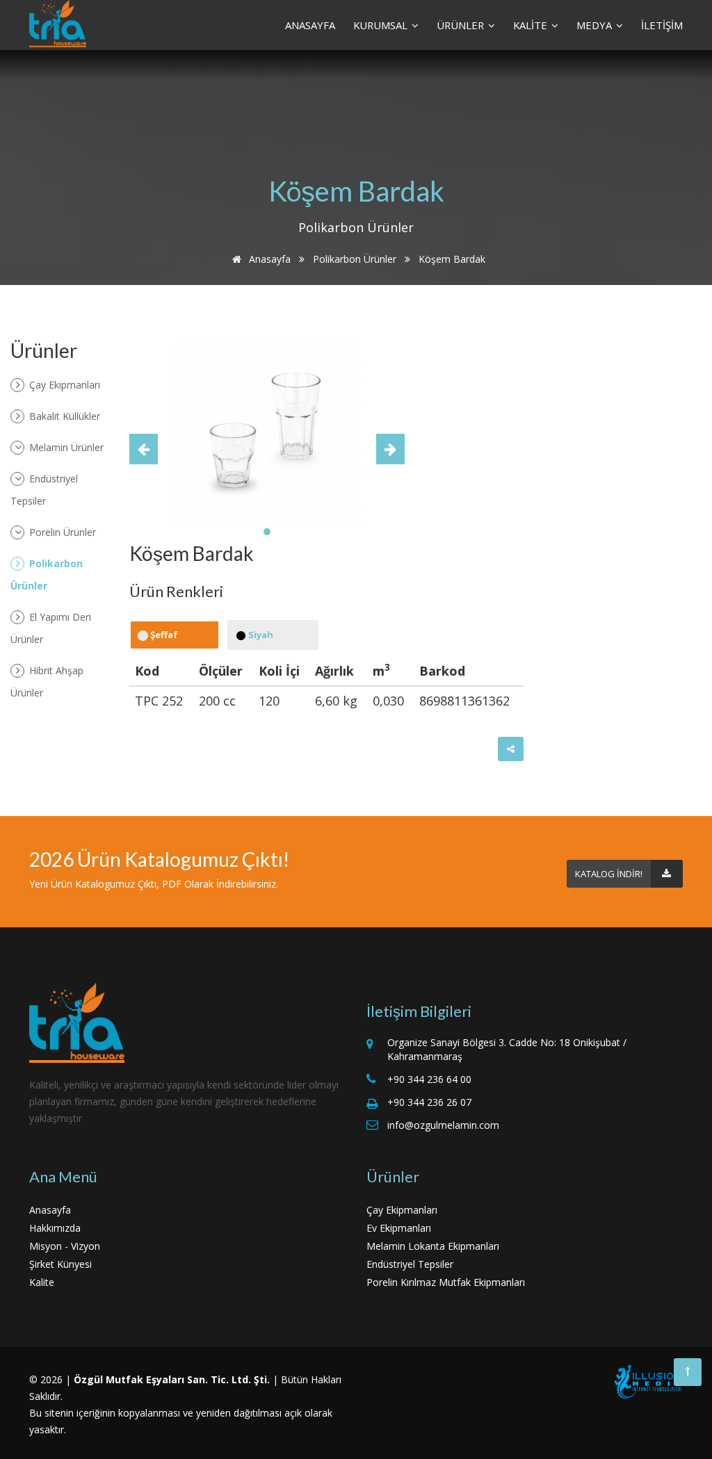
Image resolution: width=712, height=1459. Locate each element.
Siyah (259, 634)
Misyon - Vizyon (64, 1246)
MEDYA (595, 25)
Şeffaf (163, 634)
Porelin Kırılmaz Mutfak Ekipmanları (445, 1282)
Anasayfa (268, 259)
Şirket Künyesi (60, 1264)
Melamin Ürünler (65, 447)
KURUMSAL (381, 25)
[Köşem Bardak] (267, 431)
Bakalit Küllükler (63, 416)
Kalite (41, 1282)
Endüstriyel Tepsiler (44, 489)
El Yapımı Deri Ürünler (50, 628)
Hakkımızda (55, 1227)
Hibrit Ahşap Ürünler (46, 681)
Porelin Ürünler (61, 532)
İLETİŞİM (662, 25)
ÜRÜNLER (462, 25)
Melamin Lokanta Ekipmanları (432, 1246)
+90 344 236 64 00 (429, 1079)
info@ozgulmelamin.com (443, 1125)
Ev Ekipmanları (398, 1227)
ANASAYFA (310, 25)
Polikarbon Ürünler (354, 259)
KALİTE (531, 25)
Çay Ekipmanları (63, 384)
